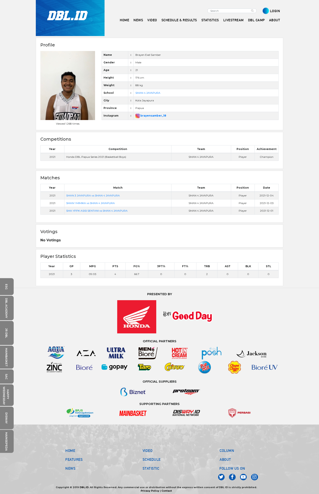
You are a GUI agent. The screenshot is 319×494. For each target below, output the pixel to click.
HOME (124, 20)
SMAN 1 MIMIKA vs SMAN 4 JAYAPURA (90, 203)
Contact (166, 490)
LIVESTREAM (233, 20)
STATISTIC (151, 468)
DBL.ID (84, 487)
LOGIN (275, 11)
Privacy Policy (150, 490)
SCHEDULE (152, 459)
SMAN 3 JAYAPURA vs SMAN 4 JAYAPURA (93, 195)
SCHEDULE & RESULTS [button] (179, 20)
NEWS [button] (138, 20)
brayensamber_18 (153, 115)
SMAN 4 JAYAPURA (147, 92)
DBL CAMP (256, 20)
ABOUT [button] (274, 20)
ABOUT (225, 459)
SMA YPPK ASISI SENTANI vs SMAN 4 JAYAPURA (97, 210)
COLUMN (227, 450)
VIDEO (152, 20)
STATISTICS (210, 20)
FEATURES (74, 459)
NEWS (70, 468)
